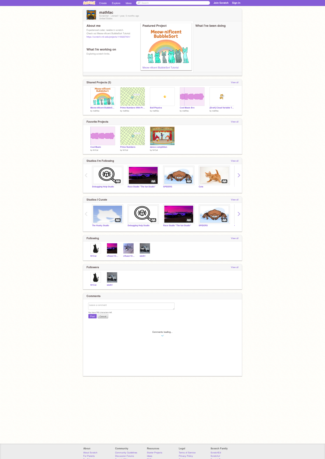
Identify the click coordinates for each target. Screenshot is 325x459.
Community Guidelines (126, 452)
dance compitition (158, 147)
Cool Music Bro (187, 107)
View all (235, 82)
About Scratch (90, 452)
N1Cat (95, 150)
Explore (116, 3)
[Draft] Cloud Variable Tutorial (222, 107)
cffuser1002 (112, 255)
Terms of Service (187, 452)
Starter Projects (154, 452)
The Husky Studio (100, 225)
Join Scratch (221, 3)
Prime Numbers (127, 147)
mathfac (96, 110)
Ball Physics (156, 107)
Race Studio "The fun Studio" (142, 186)
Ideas (129, 3)
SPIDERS (167, 186)
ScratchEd (216, 452)
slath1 (143, 255)
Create (103, 3)
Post (92, 316)
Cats (201, 186)
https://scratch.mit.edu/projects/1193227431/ (108, 36)
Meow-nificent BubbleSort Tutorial (161, 67)
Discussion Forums (124, 455)
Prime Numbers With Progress (132, 107)
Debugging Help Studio (103, 186)
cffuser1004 (129, 255)
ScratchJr (215, 455)
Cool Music (95, 147)
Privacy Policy (186, 455)
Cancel (103, 316)
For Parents (89, 455)
